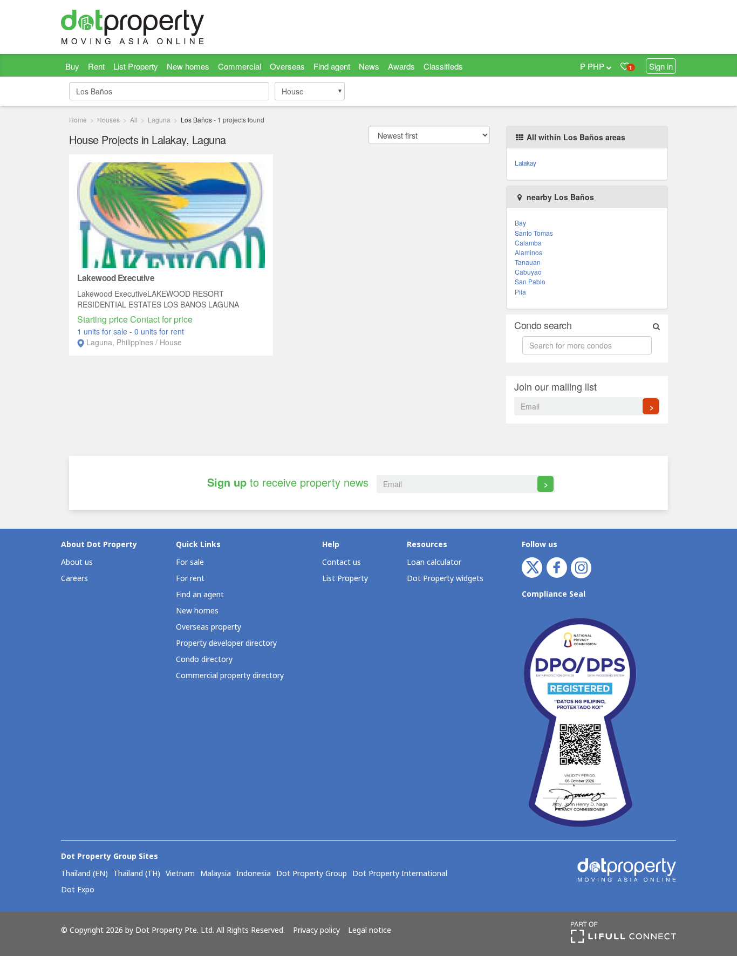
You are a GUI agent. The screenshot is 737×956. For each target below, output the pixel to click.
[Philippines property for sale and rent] (158, 27)
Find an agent (200, 594)
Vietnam (180, 874)
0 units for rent (159, 331)
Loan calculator (434, 562)
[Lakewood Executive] (171, 214)
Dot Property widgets (445, 578)
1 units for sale (103, 331)
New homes (188, 66)
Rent (96, 66)
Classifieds (443, 66)
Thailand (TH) (136, 874)
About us (77, 562)
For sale (190, 562)
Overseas (287, 66)
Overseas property (208, 627)
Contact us (341, 562)
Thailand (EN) (84, 874)
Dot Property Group (311, 874)
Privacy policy (316, 930)
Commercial (239, 66)
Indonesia (253, 874)
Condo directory (204, 659)
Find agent (331, 66)
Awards (401, 66)
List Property (135, 66)
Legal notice (369, 930)
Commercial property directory (230, 675)
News (369, 66)
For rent (190, 578)
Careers (74, 578)
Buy (72, 66)
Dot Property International (399, 874)
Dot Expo (77, 890)
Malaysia (215, 874)
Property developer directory (226, 643)
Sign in (661, 66)
